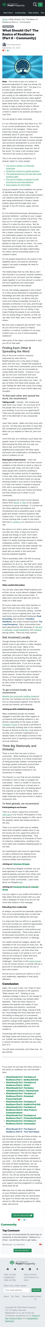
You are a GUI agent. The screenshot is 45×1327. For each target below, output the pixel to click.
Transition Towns (9, 724)
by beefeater (19, 1244)
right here (6, 814)
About (6, 1296)
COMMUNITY (9, 1277)
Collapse (37, 630)
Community (20, 13)
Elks (26, 730)
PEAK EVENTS (30, 1274)
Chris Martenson (13, 44)
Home (5, 19)
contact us (17, 522)
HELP (26, 1280)
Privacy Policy (15, 1318)
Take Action (33, 13)
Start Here (8, 13)
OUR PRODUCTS (31, 1277)
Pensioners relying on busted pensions (23, 171)
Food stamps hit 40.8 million (18, 185)
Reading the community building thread (19, 696)
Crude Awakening (21, 630)
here (20, 882)
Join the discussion (21, 1215)
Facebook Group (20, 887)
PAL (24, 503)
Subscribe (36, 1290)
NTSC (16, 503)
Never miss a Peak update (15, 1285)
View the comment (22, 1250)
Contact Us (37, 1297)
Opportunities (28, 1296)
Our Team (15, 1296)
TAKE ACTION (10, 1274)
